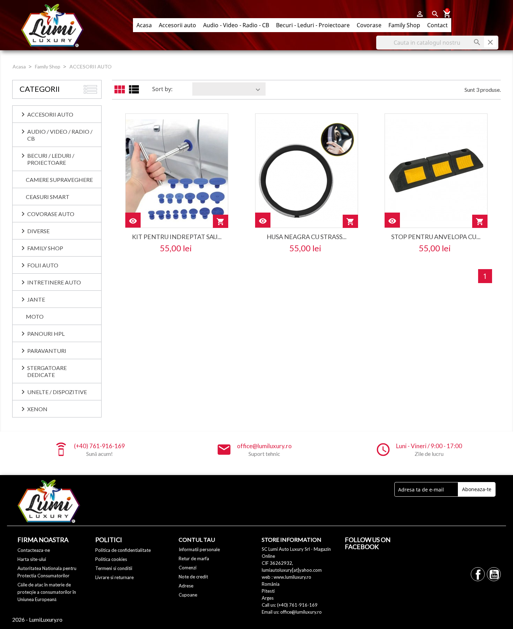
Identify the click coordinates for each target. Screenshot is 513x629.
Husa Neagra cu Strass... (307, 236)
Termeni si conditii (113, 568)
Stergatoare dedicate (47, 371)
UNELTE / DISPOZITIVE (57, 391)
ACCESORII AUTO (50, 114)
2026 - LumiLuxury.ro (37, 619)
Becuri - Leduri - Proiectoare (313, 25)
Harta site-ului (31, 559)
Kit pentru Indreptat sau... (177, 236)
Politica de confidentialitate (123, 550)
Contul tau (197, 539)
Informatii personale (199, 549)
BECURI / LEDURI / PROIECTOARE (50, 159)
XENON (37, 409)
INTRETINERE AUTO (54, 282)
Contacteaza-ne (33, 550)
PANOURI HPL (46, 333)
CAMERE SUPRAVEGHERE (59, 179)
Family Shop (404, 25)
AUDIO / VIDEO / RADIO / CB (59, 135)
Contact (437, 25)
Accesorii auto (177, 25)
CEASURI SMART (47, 196)
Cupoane (188, 595)
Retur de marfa (194, 558)
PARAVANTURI (46, 350)
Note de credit (193, 576)
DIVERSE (38, 231)
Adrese (186, 586)
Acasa (144, 25)
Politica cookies (111, 559)
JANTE (36, 299)
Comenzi (187, 567)
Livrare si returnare (114, 577)
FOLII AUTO (42, 265)
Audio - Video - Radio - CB (236, 25)
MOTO (35, 316)
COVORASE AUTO (50, 213)
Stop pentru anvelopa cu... (436, 236)
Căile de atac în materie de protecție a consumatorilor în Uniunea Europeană (46, 592)
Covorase (369, 25)
